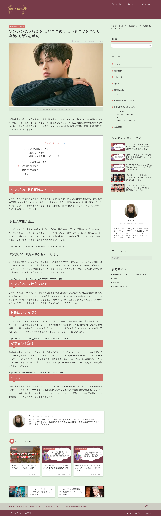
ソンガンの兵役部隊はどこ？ (35, 149)
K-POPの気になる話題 (17, 26)
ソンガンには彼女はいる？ (34, 162)
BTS (119, 118)
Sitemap (146, 4)
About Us (116, 4)
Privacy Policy (16, 513)
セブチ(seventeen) (125, 115)
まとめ (25, 173)
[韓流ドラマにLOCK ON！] (19, 16)
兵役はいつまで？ (30, 166)
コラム (117, 64)
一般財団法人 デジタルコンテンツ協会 (130, 275)
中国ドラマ (119, 77)
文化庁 (115, 279)
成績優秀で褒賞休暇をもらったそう (44, 156)
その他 (117, 83)
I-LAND (120, 111)
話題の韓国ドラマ (122, 90)
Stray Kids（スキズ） (126, 121)
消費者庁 (116, 282)
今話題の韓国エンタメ (124, 100)
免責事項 (28, 513)
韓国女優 (118, 127)
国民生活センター (120, 287)
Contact (132, 4)
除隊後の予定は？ (30, 169)
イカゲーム (122, 94)
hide (64, 144)
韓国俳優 (118, 71)
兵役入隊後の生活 (36, 153)
